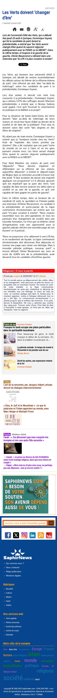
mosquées (47, 661)
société (13, 678)
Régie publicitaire (13, 571)
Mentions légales (13, 576)
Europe (37, 649)
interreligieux (20, 655)
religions (45, 671)
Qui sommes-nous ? (14, 563)
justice (6, 661)
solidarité (28, 679)
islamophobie (47, 655)
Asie (5, 649)
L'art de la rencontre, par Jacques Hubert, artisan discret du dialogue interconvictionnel (27, 386)
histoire (7, 655)
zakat (37, 679)
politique (32, 665)
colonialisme (24, 649)
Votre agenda (10, 618)
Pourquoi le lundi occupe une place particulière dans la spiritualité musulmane (27, 329)
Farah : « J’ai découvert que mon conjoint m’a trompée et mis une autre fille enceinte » (25, 439)
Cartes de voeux (12, 630)
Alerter (43, 276)
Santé (7, 601)
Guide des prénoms (13, 626)
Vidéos (8, 605)
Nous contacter (12, 567)
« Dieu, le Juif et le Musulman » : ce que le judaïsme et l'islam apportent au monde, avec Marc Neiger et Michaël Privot (26, 408)
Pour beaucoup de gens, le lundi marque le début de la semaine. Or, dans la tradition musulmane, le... (35, 337)
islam (34, 654)
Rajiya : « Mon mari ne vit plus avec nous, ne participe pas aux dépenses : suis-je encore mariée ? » (27, 466)
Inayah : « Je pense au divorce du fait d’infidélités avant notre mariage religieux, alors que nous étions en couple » (27, 460)
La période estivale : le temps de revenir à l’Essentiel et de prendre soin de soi (35, 348)
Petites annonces (12, 622)
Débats (8, 597)
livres (17, 661)
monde (30, 660)
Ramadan (9, 635)
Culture (8, 593)
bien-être (13, 649)
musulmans (12, 665)
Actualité (9, 589)
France (49, 649)
